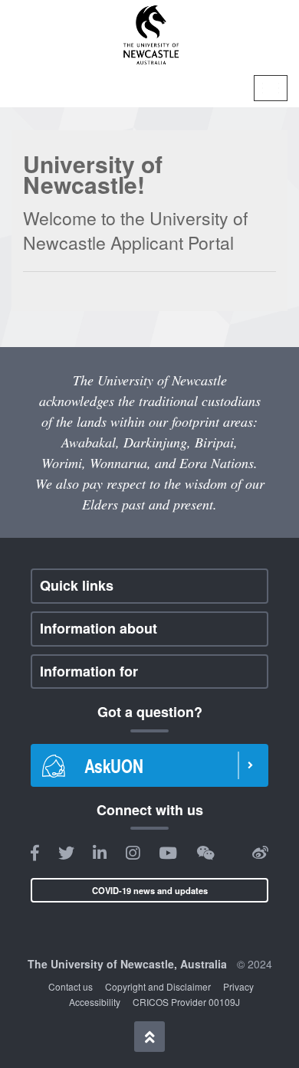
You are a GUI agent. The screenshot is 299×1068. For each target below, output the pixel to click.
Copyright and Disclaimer (158, 986)
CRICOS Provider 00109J (186, 1001)
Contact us (70, 986)
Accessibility (94, 1001)
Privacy (238, 986)
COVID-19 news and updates (150, 890)
